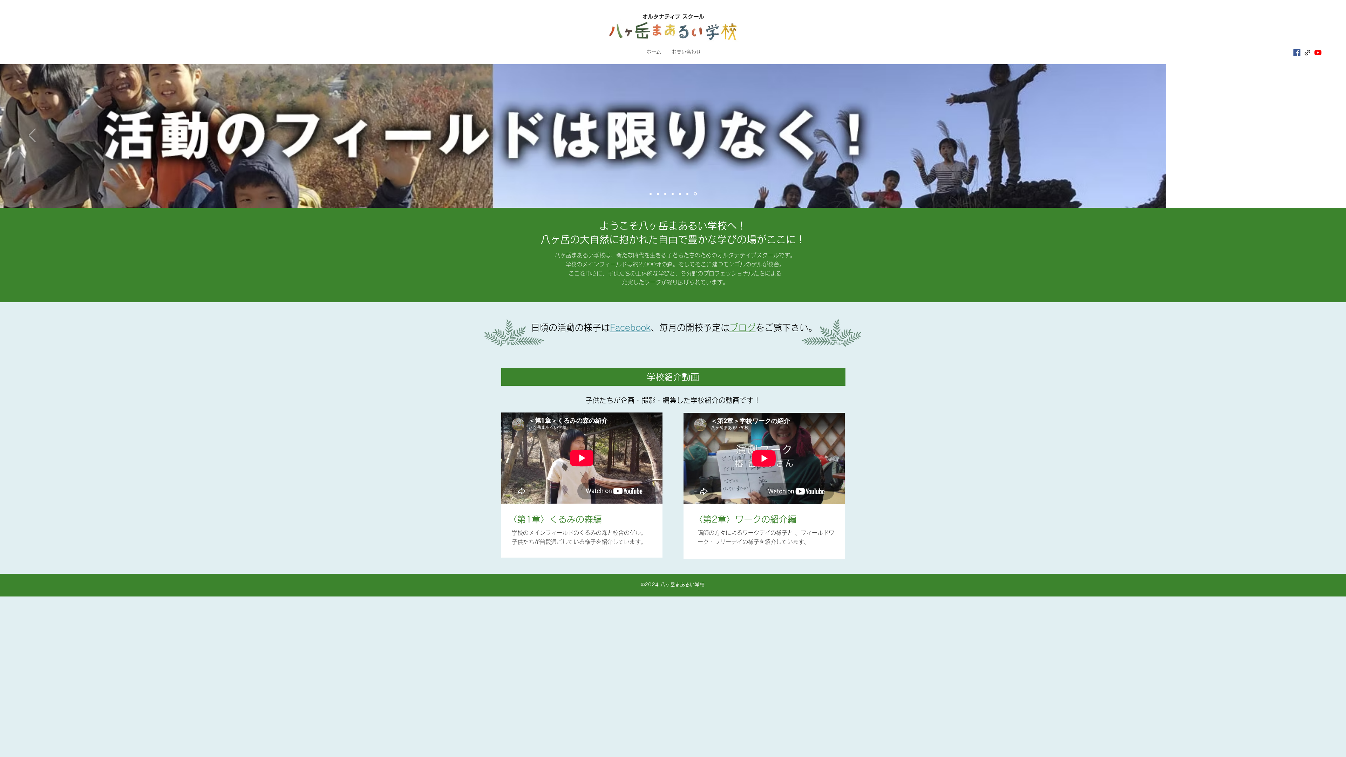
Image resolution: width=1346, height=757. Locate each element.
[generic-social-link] (1307, 52)
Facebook (630, 327)
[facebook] (1296, 52)
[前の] (32, 136)
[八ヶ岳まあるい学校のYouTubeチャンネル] (1317, 52)
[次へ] (1313, 136)
